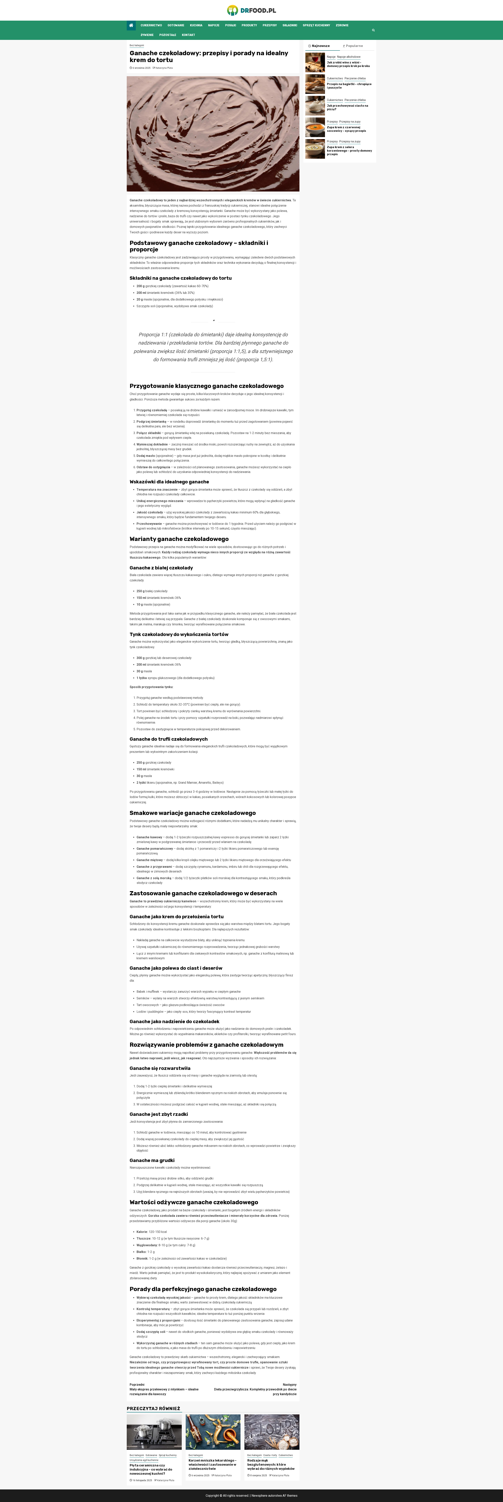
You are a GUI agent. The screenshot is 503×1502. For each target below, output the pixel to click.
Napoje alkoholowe (349, 56)
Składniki (290, 25)
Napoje (213, 25)
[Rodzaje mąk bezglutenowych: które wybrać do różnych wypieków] (271, 1432)
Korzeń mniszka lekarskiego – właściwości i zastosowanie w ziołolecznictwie (213, 1465)
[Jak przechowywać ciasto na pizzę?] (315, 105)
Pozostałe (167, 35)
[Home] (131, 25)
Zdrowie (342, 25)
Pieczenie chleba (355, 78)
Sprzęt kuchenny (316, 25)
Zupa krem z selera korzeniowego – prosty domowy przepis (349, 151)
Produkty (249, 25)
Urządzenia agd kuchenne (144, 1460)
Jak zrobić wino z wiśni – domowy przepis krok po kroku (348, 64)
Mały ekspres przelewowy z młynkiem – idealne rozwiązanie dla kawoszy (164, 1389)
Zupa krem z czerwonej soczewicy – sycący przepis (346, 129)
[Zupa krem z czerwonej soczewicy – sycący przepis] (315, 127)
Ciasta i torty (270, 1455)
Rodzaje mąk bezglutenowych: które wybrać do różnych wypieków (271, 1465)
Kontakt (188, 35)
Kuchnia (196, 25)
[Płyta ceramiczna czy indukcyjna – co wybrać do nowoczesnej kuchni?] (154, 1432)
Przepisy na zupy (350, 121)
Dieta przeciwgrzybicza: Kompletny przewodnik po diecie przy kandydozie (255, 1389)
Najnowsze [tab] (321, 46)
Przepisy (270, 25)
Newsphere (259, 1495)
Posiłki (230, 25)
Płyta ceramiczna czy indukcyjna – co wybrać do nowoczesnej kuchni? (151, 1469)
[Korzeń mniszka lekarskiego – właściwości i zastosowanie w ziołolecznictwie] (213, 1432)
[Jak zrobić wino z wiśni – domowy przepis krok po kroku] (315, 62)
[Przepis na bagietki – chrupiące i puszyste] (315, 84)
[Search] (373, 30)
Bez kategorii (137, 45)
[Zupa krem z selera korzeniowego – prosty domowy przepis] (315, 149)
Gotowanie (176, 25)
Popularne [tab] (354, 46)
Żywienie (147, 35)
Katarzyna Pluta (164, 68)
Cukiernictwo (151, 25)
